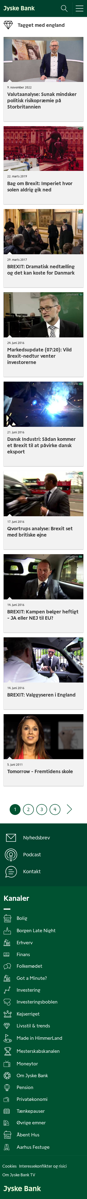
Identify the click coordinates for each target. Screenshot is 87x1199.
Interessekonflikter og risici (43, 1166)
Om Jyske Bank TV (18, 1174)
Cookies (9, 1166)
